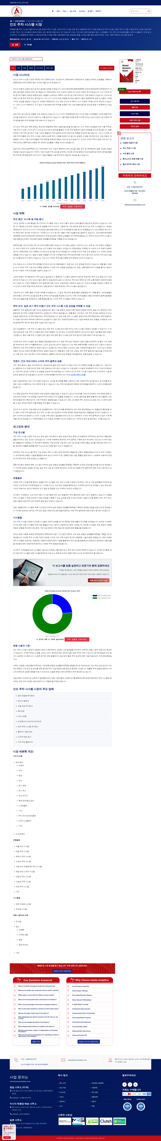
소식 (60, 1106)
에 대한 (90, 11)
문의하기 (98, 11)
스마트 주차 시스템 (78, 375)
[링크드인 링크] (135, 1084)
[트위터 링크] (130, 1084)
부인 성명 (94, 1092)
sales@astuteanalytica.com (135, 205)
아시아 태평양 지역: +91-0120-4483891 (34, 1064)
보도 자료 (73, 11)
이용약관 (94, 1087)
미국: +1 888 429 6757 (135, 187)
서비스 (64, 11)
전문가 (93, 1101)
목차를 (29, 45)
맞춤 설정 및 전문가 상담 (98, 580)
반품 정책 (94, 1097)
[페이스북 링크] (124, 1084)
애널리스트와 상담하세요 (62, 971)
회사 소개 (62, 1083)
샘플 (16, 45)
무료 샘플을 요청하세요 (106, 68)
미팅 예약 (136, 101)
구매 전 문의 (135, 126)
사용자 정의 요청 (134, 120)
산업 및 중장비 (20, 21)
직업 (93, 1106)
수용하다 (7, 1137)
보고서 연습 (134, 113)
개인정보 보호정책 (97, 1083)
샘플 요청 (36, 1041)
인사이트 (82, 11)
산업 (58, 11)
